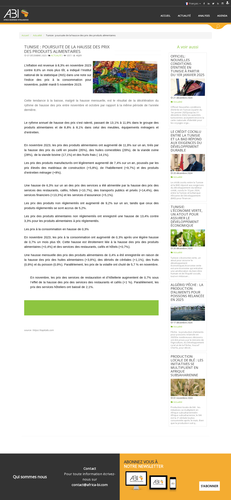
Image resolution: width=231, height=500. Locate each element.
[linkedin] (208, 3)
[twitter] (213, 3)
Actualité (37, 35)
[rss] (218, 3)
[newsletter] (222, 3)
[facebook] (204, 3)
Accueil (25, 35)
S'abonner (209, 486)
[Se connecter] (227, 2)
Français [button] (193, 3)
